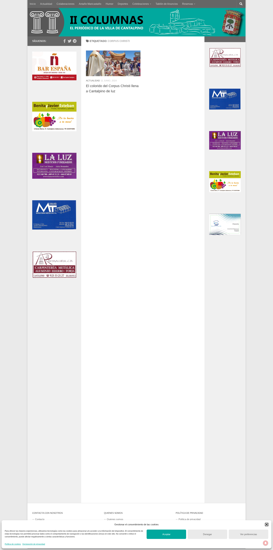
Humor (109, 4)
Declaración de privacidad (33, 544)
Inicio (33, 4)
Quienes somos (115, 519)
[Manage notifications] (265, 543)
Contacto (39, 519)
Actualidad (46, 4)
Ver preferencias (248, 534)
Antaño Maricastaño (90, 4)
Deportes (123, 4)
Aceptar (166, 534)
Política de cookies (13, 544)
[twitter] (69, 41)
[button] (266, 524)
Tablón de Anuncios (167, 4)
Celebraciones (140, 4)
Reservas (187, 4)
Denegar (207, 534)
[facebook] (64, 41)
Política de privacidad (189, 519)
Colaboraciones (65, 4)
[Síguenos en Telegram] (74, 41)
